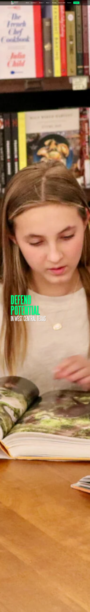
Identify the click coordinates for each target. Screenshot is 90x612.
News (47, 2)
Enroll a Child (61, 2)
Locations (33, 2)
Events (41, 2)
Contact (69, 2)
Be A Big (54, 2)
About (27, 2)
